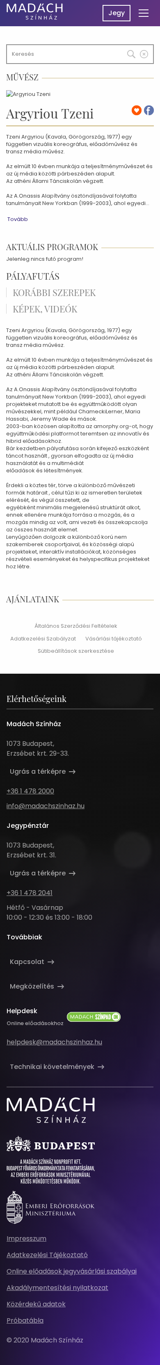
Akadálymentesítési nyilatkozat (57, 1287)
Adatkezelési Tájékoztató (47, 1255)
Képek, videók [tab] (45, 309)
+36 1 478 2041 (30, 893)
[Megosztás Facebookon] (149, 110)
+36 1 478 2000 (30, 791)
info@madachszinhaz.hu (46, 806)
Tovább (17, 219)
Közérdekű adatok (36, 1304)
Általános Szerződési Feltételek (75, 626)
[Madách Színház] (35, 11)
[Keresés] (125, 52)
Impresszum (26, 1238)
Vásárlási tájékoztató (113, 639)
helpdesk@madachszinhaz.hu (54, 1042)
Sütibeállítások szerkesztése (76, 651)
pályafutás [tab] (32, 276)
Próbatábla (25, 1320)
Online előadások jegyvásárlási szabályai (72, 1271)
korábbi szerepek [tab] (54, 292)
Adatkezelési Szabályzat (43, 639)
